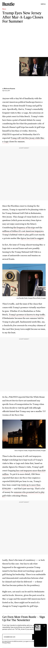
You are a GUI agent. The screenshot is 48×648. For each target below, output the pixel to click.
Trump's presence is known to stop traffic (27, 314)
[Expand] (36, 626)
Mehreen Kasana (9, 89)
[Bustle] (8, 4)
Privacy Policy (6, 643)
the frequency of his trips (24, 227)
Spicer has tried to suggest (32, 238)
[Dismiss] (44, 626)
